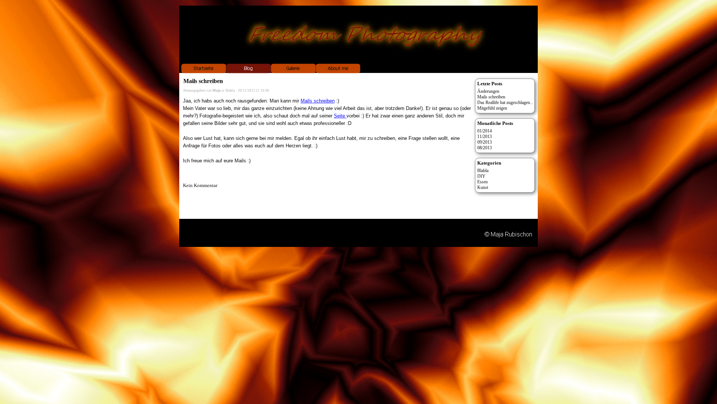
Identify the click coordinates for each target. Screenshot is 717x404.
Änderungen (488, 91)
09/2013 (484, 142)
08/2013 (484, 147)
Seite (340, 116)
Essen (482, 181)
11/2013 (484, 136)
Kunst (482, 187)
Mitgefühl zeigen (492, 108)
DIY (481, 176)
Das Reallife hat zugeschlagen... (505, 102)
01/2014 (484, 131)
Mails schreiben (318, 101)
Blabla (230, 90)
